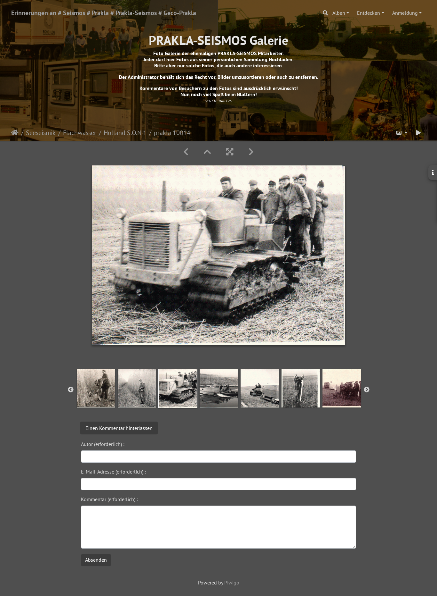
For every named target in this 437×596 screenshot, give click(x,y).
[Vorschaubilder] (207, 152)
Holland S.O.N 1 (125, 133)
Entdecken (368, 13)
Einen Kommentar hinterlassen (119, 428)
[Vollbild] (230, 152)
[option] (95, 388)
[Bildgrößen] (401, 132)
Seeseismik (41, 133)
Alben (338, 13)
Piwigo (231, 582)
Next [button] (366, 390)
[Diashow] (418, 132)
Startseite (15, 133)
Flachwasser (79, 133)
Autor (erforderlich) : (102, 444)
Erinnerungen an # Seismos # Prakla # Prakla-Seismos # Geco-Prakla (103, 13)
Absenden (96, 560)
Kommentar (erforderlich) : (109, 499)
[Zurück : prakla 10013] (186, 152)
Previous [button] (71, 390)
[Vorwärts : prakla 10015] (251, 152)
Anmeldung (405, 13)
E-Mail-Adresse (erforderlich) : (113, 471)
